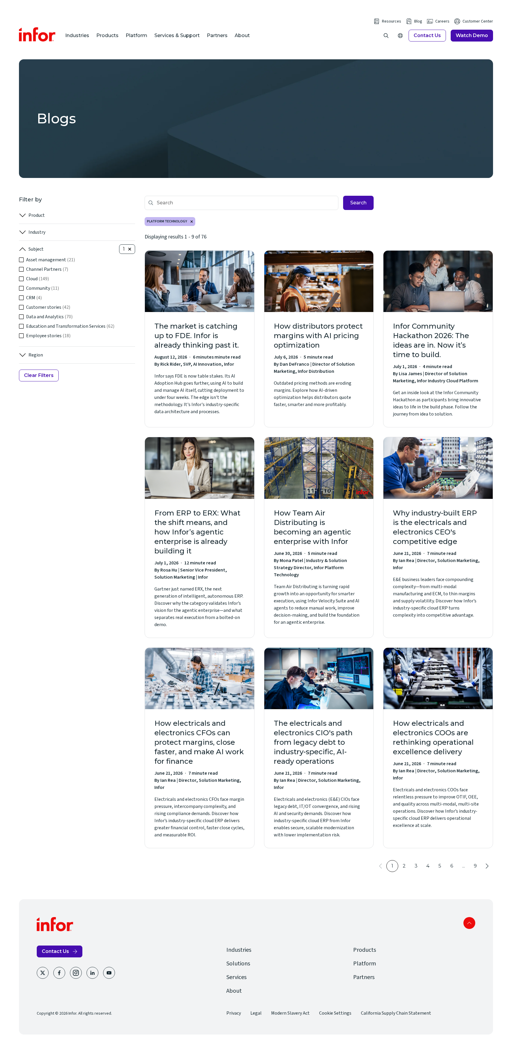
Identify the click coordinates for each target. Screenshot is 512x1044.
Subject (36, 249)
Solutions (238, 963)
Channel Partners (47, 269)
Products (107, 35)
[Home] (37, 34)
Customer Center (478, 21)
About (242, 35)
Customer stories (48, 307)
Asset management (50, 260)
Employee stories (48, 335)
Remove (191, 221)
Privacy (233, 1013)
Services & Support (177, 35)
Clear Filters (39, 375)
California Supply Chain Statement (396, 1013)
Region (35, 355)
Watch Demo (472, 35)
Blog (418, 21)
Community (42, 288)
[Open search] (386, 36)
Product (36, 215)
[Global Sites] (400, 36)
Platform (136, 35)
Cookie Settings (335, 1013)
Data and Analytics (49, 316)
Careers (442, 21)
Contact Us (427, 35)
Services (236, 977)
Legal (256, 1013)
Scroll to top (469, 923)
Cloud (37, 279)
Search (358, 203)
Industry (36, 232)
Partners (217, 35)
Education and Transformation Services (70, 326)
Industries (77, 35)
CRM (34, 298)
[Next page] (487, 866)
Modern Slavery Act (290, 1013)
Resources (391, 21)
